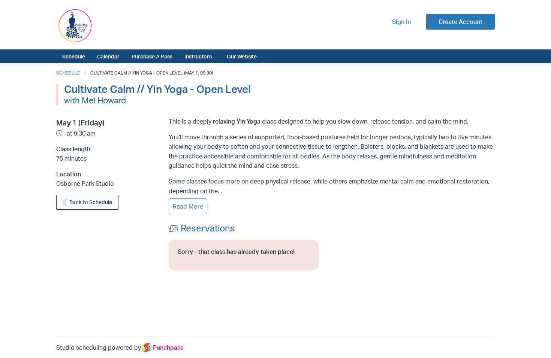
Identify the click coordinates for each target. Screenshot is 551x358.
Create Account (460, 21)
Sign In (401, 21)
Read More (188, 206)
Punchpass (168, 347)
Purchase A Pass (152, 56)
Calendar (108, 56)
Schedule (73, 56)
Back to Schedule (90, 202)
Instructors (198, 56)
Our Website (242, 56)
